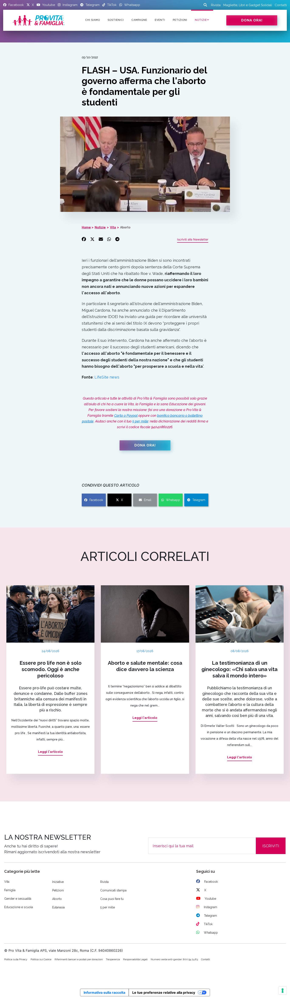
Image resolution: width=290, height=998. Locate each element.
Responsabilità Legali (135, 959)
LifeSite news (106, 377)
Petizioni (58, 890)
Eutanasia (58, 907)
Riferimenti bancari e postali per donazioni (79, 959)
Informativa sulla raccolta (104, 992)
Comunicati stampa (113, 890)
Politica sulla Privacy (15, 959)
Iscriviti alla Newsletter (192, 239)
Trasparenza (113, 959)
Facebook (96, 500)
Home (86, 227)
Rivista (216, 5)
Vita (113, 227)
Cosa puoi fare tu (112, 899)
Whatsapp (173, 500)
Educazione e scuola (18, 907)
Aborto (125, 227)
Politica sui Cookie (41, 959)
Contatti (281, 5)
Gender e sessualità (17, 898)
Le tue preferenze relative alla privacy (163, 992)
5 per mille (140, 421)
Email (147, 500)
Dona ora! (252, 20)
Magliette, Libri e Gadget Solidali (247, 5)
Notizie (201, 19)
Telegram (198, 500)
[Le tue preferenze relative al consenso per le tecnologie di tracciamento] (283, 991)
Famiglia (9, 890)
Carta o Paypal (126, 416)
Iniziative (58, 882)
